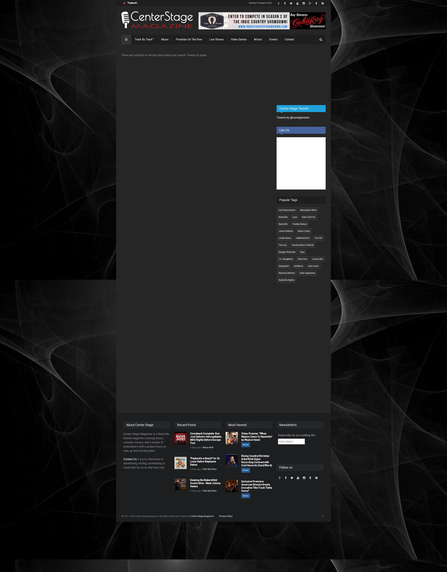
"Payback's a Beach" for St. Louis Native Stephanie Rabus (155, 3)
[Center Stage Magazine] (157, 19)
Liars (294, 217)
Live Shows (216, 39)
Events (273, 39)
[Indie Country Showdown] (262, 20)
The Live (283, 245)
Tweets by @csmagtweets (293, 117)
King (302, 252)
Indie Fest (302, 259)
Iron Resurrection (287, 210)
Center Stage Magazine (202, 516)
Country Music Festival (303, 245)
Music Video (304, 231)
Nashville (283, 217)
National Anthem (287, 273)
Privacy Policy (226, 516)
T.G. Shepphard (286, 259)
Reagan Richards (287, 252)
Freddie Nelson (299, 224)
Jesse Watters (286, 231)
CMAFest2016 (303, 238)
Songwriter (284, 266)
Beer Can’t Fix (308, 217)
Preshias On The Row (189, 39)
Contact (289, 39)
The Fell (318, 238)
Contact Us (130, 459)
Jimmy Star (317, 259)
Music (165, 39)
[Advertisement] (303, 75)
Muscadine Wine (308, 210)
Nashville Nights (286, 280)
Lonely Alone (285, 238)
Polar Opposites (307, 273)
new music (313, 266)
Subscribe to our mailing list (296, 435)
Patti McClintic (210, 469)
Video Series (239, 39)
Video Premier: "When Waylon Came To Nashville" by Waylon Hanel (256, 436)
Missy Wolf (208, 447)
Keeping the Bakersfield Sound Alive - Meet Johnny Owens (205, 483)
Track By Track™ (144, 39)
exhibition (298, 266)
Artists (258, 39)
